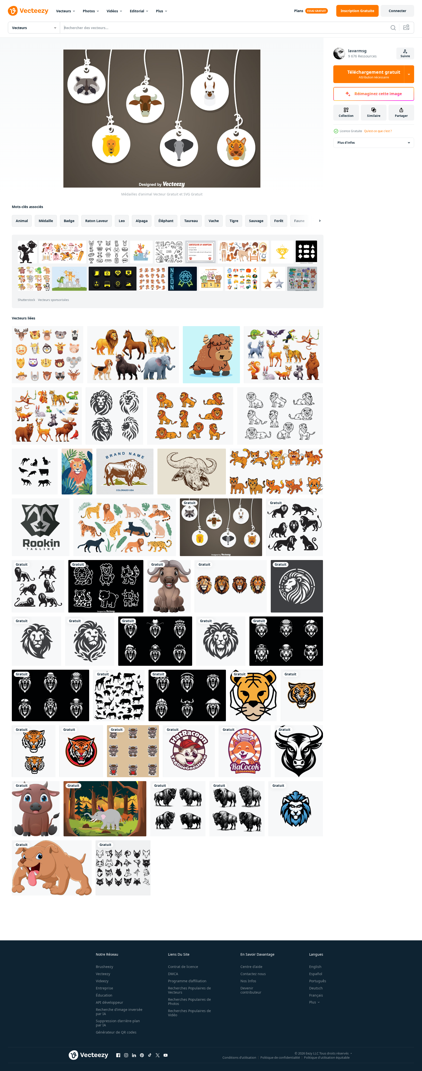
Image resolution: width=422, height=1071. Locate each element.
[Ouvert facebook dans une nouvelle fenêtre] (118, 1055)
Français (316, 995)
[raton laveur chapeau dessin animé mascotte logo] (189, 751)
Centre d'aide (251, 966)
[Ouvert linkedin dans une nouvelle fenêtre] (134, 1055)
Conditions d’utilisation (239, 1057)
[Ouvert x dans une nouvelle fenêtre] (158, 1055)
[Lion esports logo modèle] (296, 808)
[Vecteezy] (28, 11)
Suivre (405, 56)
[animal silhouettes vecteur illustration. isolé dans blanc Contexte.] (35, 471)
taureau (191, 220)
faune (299, 220)
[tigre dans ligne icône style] (253, 695)
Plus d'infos (346, 142)
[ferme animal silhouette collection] (119, 695)
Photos (89, 11)
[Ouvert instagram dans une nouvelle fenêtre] (126, 1055)
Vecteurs (63, 11)
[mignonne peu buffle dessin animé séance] (36, 808)
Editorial (137, 11)
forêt (278, 220)
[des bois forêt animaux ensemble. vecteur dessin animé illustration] (47, 416)
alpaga (142, 220)
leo (122, 220)
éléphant (165, 220)
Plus (159, 11)
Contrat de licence (183, 966)
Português (317, 981)
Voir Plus (302, 279)
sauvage (256, 220)
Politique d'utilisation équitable (327, 1057)
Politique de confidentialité (280, 1057)
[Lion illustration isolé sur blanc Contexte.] (231, 586)
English (315, 966)
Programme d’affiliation (187, 981)
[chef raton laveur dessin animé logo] (245, 751)
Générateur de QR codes (116, 1032)
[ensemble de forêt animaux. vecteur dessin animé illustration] (283, 354)
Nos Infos (248, 981)
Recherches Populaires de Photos (189, 1001)
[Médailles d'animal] (221, 527)
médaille (46, 220)
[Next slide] (315, 221)
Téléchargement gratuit (373, 74)
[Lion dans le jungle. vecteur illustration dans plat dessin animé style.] (77, 471)
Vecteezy (103, 973)
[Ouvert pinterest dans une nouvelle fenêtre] (142, 1055)
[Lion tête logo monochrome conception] (114, 416)
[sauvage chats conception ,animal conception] (276, 471)
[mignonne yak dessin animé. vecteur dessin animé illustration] (211, 354)
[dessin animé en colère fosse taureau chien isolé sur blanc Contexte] (52, 867)
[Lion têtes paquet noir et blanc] (155, 641)
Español (315, 973)
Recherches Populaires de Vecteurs (189, 990)
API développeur (109, 1002)
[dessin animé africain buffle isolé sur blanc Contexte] (169, 586)
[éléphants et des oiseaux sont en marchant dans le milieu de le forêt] (105, 808)
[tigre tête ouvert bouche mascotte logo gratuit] (302, 695)
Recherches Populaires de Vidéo (189, 1012)
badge (69, 220)
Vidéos (112, 11)
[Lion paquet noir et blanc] (50, 695)
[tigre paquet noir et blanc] (286, 641)
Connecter (397, 10)
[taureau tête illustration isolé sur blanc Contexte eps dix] (299, 751)
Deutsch (316, 988)
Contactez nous (253, 973)
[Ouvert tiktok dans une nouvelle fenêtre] (150, 1055)
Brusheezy (104, 966)
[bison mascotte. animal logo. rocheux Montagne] (124, 471)
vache (214, 220)
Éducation (104, 995)
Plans (298, 10)
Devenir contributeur (250, 990)
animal (22, 220)
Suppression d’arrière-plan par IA (118, 1022)
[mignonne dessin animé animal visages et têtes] (47, 354)
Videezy (102, 981)
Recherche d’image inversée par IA (119, 1011)
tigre (234, 220)
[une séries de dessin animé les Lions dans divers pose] (190, 416)
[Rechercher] (393, 28)
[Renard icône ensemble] (123, 867)
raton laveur (96, 220)
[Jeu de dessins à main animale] (105, 586)
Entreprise (104, 988)
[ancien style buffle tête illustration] (191, 471)
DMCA (173, 973)
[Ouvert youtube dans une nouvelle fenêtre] (166, 1055)
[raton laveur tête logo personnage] (40, 527)
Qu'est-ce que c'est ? (378, 131)
